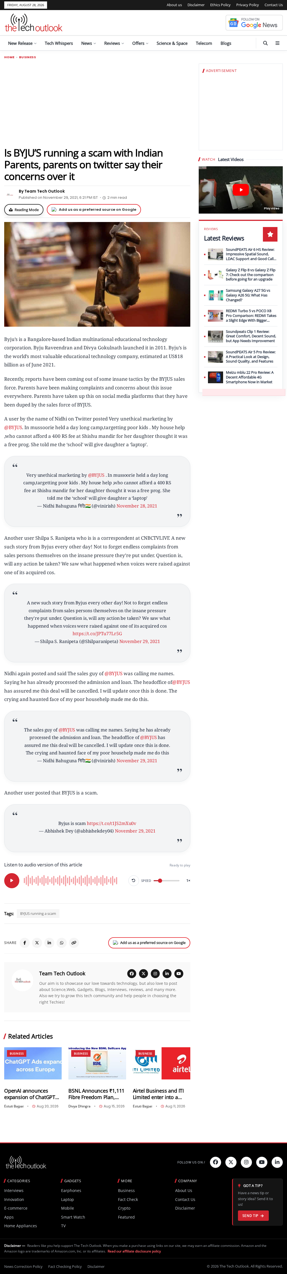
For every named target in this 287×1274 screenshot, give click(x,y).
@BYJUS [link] (13, 427)
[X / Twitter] (143, 973)
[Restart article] (133, 880)
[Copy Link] (74, 943)
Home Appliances (20, 1225)
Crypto (124, 1208)
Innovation (14, 1199)
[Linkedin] (277, 1162)
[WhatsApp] (62, 943)
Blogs (226, 43)
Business (27, 57)
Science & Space (172, 43)
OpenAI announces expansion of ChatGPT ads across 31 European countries (31, 1094)
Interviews (14, 1190)
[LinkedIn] (49, 943)
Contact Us (274, 4)
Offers (138, 43)
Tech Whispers (59, 43)
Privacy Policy (247, 4)
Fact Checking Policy (65, 1266)
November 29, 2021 (139, 641)
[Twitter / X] (37, 943)
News (86, 43)
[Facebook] (25, 943)
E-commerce (15, 1208)
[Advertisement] (97, 103)
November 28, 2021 (137, 506)
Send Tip (250, 1215)
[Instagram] (155, 973)
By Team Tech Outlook (42, 191)
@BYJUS (96, 475)
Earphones (71, 1190)
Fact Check (128, 1199)
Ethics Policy (220, 4)
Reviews (112, 43)
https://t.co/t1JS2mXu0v (111, 823)
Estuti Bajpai (14, 1106)
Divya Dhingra (79, 1106)
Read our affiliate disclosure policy (134, 1251)
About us (174, 4)
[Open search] (265, 43)
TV (63, 1225)
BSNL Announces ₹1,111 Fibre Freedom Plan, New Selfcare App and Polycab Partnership (96, 1094)
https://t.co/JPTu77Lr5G (97, 633)
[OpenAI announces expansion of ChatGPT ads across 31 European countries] (33, 1063)
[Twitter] (231, 1162)
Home (9, 57)
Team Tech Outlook (62, 973)
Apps (9, 1217)
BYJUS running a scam (38, 913)
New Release (20, 43)
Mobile (67, 1208)
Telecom (204, 43)
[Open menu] (277, 43)
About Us (183, 1190)
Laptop (67, 1199)
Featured (126, 1217)
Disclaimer (196, 4)
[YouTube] (178, 973)
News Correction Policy (23, 1266)
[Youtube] (261, 1162)
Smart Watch (73, 1217)
